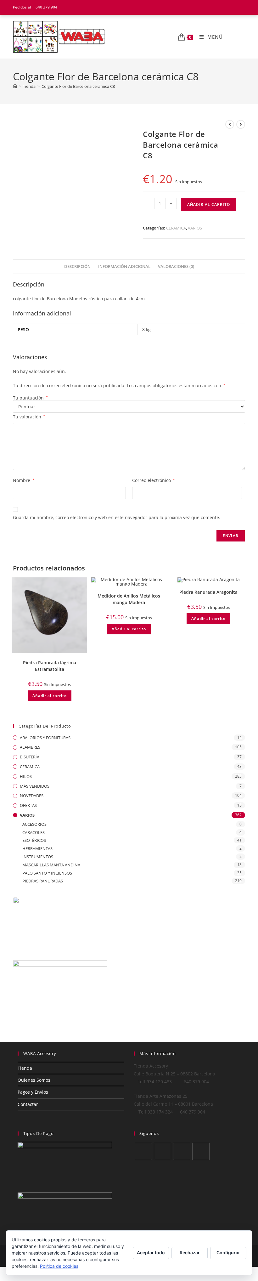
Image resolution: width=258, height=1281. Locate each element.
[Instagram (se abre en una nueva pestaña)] (242, 7)
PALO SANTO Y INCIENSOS (47, 873)
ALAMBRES (30, 747)
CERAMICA (176, 228)
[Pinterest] (201, 1151)
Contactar (28, 1104)
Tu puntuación (30, 398)
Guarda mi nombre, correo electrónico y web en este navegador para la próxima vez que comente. (116, 517)
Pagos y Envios (33, 1092)
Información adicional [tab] (124, 266)
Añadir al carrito (208, 204)
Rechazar (190, 1252)
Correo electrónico (153, 480)
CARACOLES (33, 832)
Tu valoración (29, 417)
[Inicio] (15, 86)
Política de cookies (59, 1266)
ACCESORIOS (34, 824)
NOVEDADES (31, 795)
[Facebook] (162, 1151)
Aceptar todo (151, 1252)
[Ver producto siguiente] (240, 124)
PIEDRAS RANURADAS (42, 881)
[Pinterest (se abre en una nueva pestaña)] (235, 7)
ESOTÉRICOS (34, 840)
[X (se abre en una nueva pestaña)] (219, 7)
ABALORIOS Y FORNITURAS (45, 737)
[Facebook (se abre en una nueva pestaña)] (227, 7)
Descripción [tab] (77, 266)
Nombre (23, 480)
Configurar (228, 1252)
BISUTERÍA (29, 757)
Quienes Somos (34, 1080)
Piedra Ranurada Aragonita (208, 592)
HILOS (26, 776)
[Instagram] (181, 1151)
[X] (143, 1151)
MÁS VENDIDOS (34, 786)
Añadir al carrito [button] (49, 695)
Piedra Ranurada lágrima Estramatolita (49, 666)
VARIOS (195, 228)
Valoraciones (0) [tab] (176, 266)
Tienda (25, 1068)
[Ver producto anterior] (229, 124)
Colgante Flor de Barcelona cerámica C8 (78, 86)
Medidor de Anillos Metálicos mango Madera (129, 599)
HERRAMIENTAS (37, 848)
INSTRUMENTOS (37, 856)
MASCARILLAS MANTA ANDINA (51, 865)
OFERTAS (28, 805)
